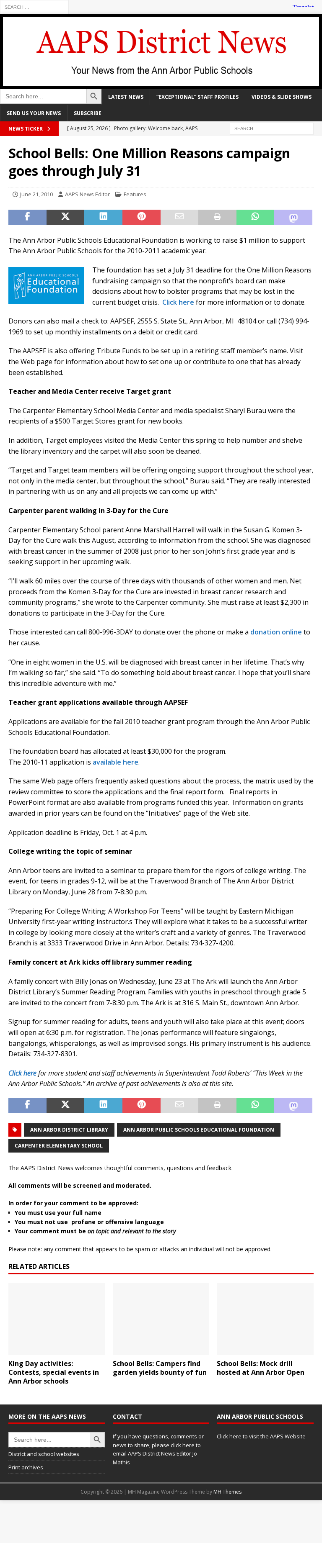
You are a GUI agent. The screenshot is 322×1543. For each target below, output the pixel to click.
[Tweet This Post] (66, 217)
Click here (178, 302)
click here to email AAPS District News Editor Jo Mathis (157, 1453)
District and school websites (43, 1454)
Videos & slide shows (282, 96)
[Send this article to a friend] (180, 217)
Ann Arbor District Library (69, 1129)
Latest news (125, 96)
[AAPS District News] (161, 83)
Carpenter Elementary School (59, 1145)
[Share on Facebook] (27, 217)
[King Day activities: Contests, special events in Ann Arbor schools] (56, 1319)
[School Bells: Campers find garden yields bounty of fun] (161, 1319)
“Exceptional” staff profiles (197, 96)
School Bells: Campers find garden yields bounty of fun (160, 1368)
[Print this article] (217, 217)
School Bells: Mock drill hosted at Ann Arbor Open (260, 1368)
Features (135, 194)
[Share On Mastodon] (293, 217)
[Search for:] (34, 6)
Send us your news (34, 113)
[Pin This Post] (141, 217)
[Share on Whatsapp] (255, 217)
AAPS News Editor (87, 194)
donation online (276, 632)
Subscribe (87, 113)
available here (115, 762)
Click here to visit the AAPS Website (261, 1436)
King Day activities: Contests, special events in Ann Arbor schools (53, 1372)
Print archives (25, 1467)
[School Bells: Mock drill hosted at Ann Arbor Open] (265, 1319)
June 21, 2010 (36, 194)
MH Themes (227, 1491)
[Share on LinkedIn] (103, 217)
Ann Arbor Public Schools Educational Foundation (198, 1129)
